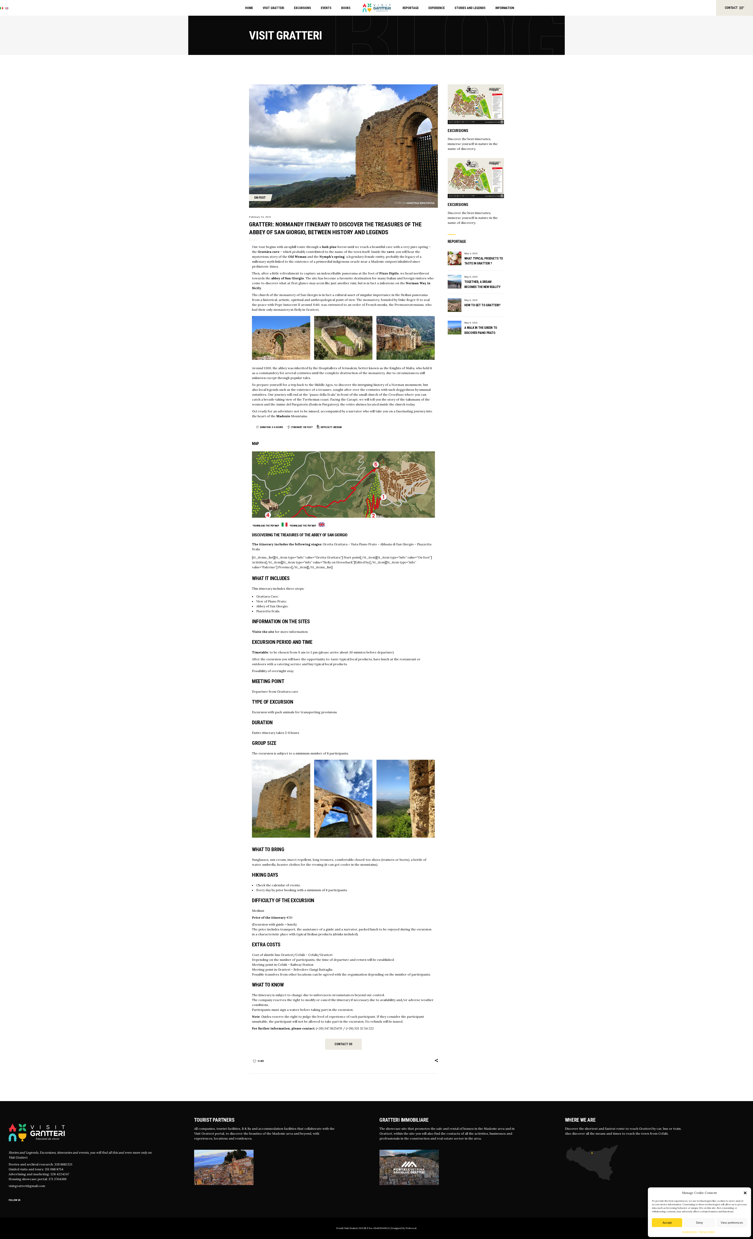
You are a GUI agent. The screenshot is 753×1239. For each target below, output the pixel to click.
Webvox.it (411, 1228)
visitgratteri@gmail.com (27, 1186)
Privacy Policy (707, 1231)
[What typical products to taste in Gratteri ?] (454, 258)
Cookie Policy (689, 1231)
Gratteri (312, 310)
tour (262, 247)
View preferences (732, 1222)
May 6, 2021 (470, 322)
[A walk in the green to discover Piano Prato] (454, 327)
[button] (745, 1193)
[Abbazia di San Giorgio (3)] (405, 799)
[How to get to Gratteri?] (454, 305)
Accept (667, 1222)
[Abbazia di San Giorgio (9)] (343, 799)
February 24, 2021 (260, 216)
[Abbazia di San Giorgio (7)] (343, 338)
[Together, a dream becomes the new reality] (454, 282)
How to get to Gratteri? (482, 305)
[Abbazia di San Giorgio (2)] (281, 338)
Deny (699, 1222)
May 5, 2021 (470, 276)
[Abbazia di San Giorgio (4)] (405, 338)
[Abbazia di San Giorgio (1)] (281, 799)
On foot (260, 198)
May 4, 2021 (470, 253)
